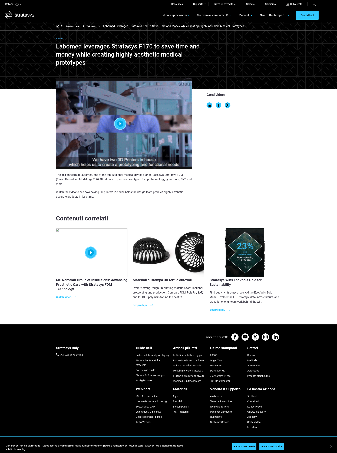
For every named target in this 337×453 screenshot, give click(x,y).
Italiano (9, 4)
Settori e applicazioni (174, 15)
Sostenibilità (254, 422)
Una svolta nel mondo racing (151, 401)
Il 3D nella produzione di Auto (188, 375)
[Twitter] (227, 105)
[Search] (314, 4)
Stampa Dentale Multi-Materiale (148, 362)
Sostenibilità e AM (145, 406)
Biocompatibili (181, 406)
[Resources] (83, 26)
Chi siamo (270, 4)
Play (131, 123)
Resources (177, 4)
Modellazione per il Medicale (188, 370)
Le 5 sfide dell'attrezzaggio (187, 355)
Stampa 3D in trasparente (187, 381)
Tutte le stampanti (220, 381)
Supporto (198, 4)
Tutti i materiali (181, 411)
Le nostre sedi (254, 406)
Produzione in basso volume (188, 360)
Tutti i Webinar (143, 422)
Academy (252, 416)
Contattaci (253, 401)
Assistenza (216, 396)
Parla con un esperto (221, 411)
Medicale (252, 360)
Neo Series (216, 365)
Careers (250, 4)
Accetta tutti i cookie (271, 446)
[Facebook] (218, 105)
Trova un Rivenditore (221, 401)
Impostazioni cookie (244, 446)
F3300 (213, 355)
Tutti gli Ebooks (144, 380)
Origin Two (216, 360)
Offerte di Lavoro (256, 411)
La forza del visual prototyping (152, 355)
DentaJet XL (217, 370)
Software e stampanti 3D (212, 15)
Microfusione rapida (147, 396)
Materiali (244, 15)
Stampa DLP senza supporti (151, 375)
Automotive (253, 365)
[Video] (99, 26)
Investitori (252, 427)
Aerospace (253, 370)
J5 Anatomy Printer (220, 375)
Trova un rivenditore (225, 4)
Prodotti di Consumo (258, 375)
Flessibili (177, 401)
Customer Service (219, 422)
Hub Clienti (216, 416)
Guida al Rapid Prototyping (187, 365)
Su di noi (251, 396)
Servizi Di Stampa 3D (273, 15)
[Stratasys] (19, 15)
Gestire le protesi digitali (149, 416)
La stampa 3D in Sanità (148, 411)
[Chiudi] (331, 446)
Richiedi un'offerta (220, 406)
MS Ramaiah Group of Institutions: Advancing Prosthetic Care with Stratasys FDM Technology (91, 284)
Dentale (251, 355)
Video (91, 26)
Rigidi (176, 396)
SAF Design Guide (145, 370)
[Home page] (56, 26)
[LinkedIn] (209, 105)
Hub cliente (296, 4)
